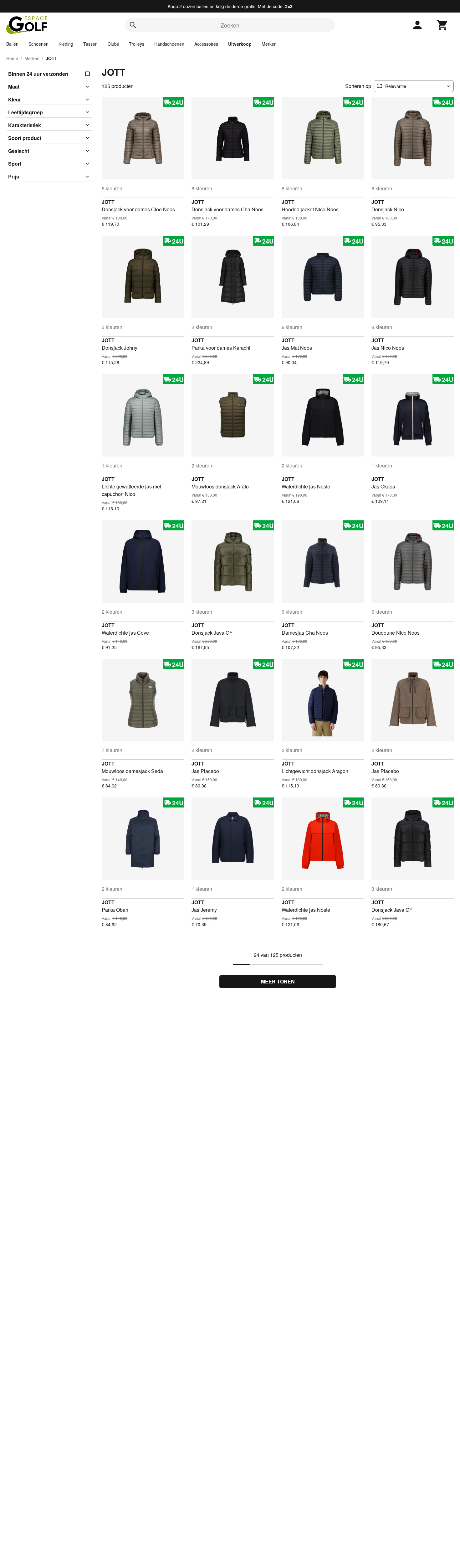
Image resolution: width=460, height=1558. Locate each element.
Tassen (90, 44)
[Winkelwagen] (442, 25)
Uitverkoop (240, 44)
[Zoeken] (133, 25)
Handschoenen (169, 44)
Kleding (66, 44)
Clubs (113, 44)
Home (12, 58)
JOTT (108, 201)
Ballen (12, 44)
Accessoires (206, 44)
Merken (269, 44)
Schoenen (38, 44)
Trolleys (136, 44)
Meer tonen (278, 981)
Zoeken (230, 25)
